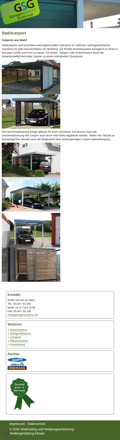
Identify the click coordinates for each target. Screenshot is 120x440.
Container (15, 337)
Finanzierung (17, 344)
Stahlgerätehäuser (20, 333)
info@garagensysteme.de (23, 314)
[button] (6, 433)
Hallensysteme (18, 329)
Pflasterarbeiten (19, 340)
